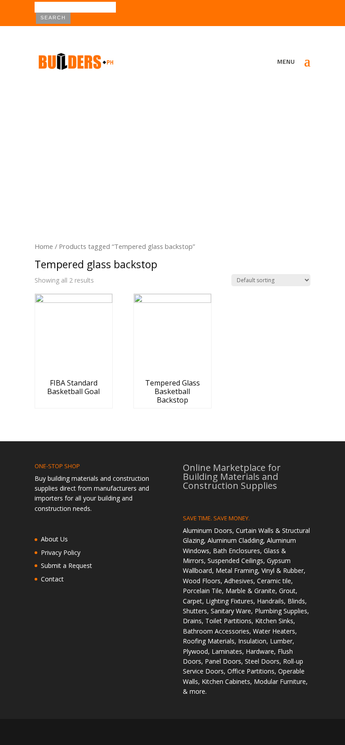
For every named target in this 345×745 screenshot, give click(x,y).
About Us (54, 539)
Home (44, 246)
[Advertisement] (172, 147)
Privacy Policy (60, 552)
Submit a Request (66, 565)
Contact (52, 579)
